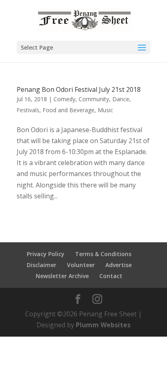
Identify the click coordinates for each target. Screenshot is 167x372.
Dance (120, 99)
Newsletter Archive (62, 276)
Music (105, 110)
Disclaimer (41, 265)
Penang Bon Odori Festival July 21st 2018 (79, 89)
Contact (110, 276)
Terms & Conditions (103, 254)
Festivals (28, 110)
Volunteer (81, 265)
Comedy (64, 99)
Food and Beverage (68, 110)
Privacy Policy (45, 254)
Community (94, 99)
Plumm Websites (103, 324)
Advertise (118, 265)
